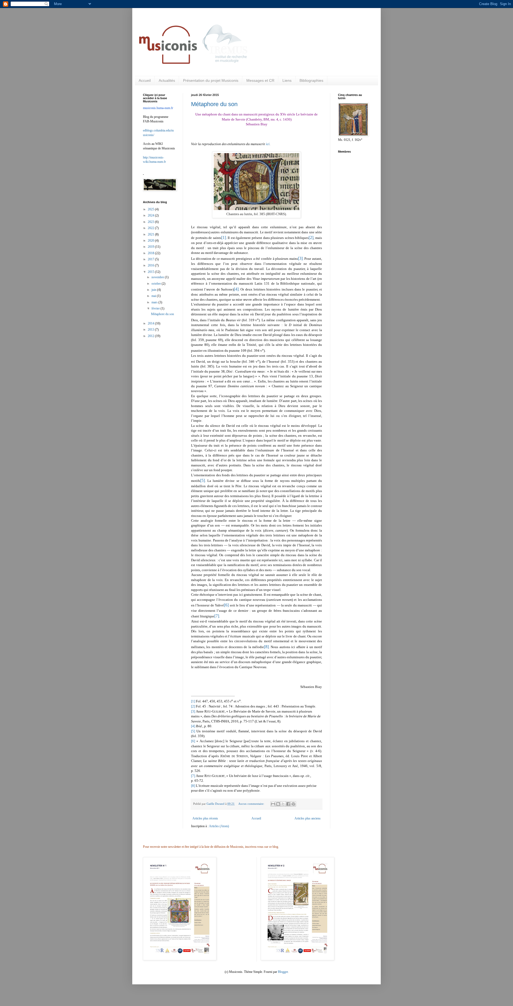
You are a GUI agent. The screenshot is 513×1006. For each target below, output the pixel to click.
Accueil (145, 80)
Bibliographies (311, 80)
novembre (158, 277)
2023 (151, 222)
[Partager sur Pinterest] (293, 804)
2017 (151, 259)
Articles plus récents (205, 818)
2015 (151, 272)
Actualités (167, 80)
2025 (151, 209)
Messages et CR (260, 80)
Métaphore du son (214, 104)
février (156, 308)
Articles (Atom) (219, 826)
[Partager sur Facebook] (288, 804)
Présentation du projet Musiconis (210, 80)
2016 (151, 265)
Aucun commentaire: (251, 803)
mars (154, 302)
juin (154, 290)
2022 (151, 228)
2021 (151, 234)
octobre (156, 283)
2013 (151, 329)
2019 (151, 247)
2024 (151, 215)
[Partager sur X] (283, 804)
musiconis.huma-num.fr (158, 108)
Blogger (283, 972)
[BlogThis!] (278, 804)
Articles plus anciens (307, 818)
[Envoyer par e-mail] (273, 804)
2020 (151, 240)
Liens (287, 80)
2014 (151, 323)
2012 (151, 336)
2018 (151, 253)
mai (154, 296)
